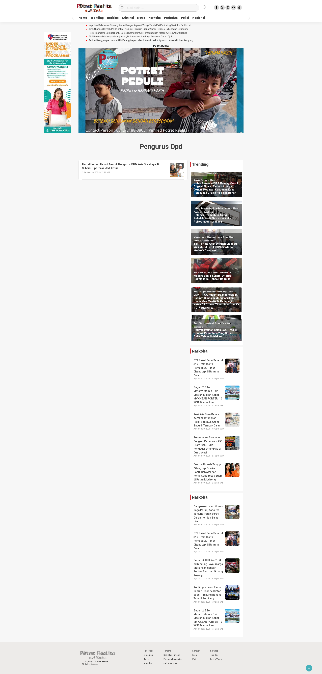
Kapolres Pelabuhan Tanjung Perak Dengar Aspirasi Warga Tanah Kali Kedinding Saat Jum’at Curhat (140, 25)
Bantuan (196, 650)
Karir (194, 659)
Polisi (185, 18)
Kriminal (128, 18)
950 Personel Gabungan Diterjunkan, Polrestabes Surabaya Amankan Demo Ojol (130, 36)
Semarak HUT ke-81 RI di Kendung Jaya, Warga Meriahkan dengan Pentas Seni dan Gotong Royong (208, 567)
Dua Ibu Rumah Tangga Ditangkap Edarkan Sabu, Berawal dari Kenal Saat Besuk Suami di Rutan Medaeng (208, 472)
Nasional (198, 18)
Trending (97, 18)
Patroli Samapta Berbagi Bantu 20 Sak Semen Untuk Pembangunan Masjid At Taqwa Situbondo (138, 33)
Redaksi (113, 18)
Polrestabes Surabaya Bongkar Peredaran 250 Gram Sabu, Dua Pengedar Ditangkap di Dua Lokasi (208, 445)
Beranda (214, 650)
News (141, 18)
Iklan (194, 655)
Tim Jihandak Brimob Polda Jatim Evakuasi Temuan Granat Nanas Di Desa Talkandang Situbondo (139, 29)
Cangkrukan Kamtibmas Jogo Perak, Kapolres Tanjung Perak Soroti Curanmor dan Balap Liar (208, 514)
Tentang (167, 650)
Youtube (148, 663)
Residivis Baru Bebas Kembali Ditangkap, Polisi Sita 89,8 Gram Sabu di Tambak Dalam (207, 420)
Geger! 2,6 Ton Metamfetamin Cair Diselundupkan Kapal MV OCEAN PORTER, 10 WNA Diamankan (208, 395)
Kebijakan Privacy (172, 655)
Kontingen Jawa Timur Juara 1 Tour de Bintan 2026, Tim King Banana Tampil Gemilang (208, 593)
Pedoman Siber (171, 663)
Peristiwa (171, 18)
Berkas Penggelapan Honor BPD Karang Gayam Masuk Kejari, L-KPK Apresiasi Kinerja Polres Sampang (141, 40)
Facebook (148, 650)
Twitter (147, 659)
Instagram (148, 655)
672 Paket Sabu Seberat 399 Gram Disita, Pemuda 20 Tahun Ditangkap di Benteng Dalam (208, 368)
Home (82, 18)
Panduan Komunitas (173, 659)
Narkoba (154, 18)
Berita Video (216, 659)
